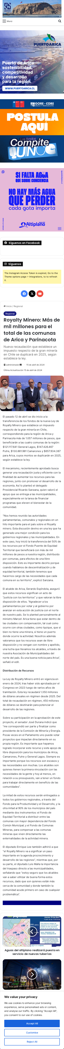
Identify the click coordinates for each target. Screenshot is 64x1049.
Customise (32, 1032)
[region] (32, 1020)
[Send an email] (21, 364)
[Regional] (32, 9)
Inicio (9, 306)
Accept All (32, 1023)
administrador (12, 364)
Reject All (32, 1041)
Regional (18, 306)
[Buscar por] (59, 20)
